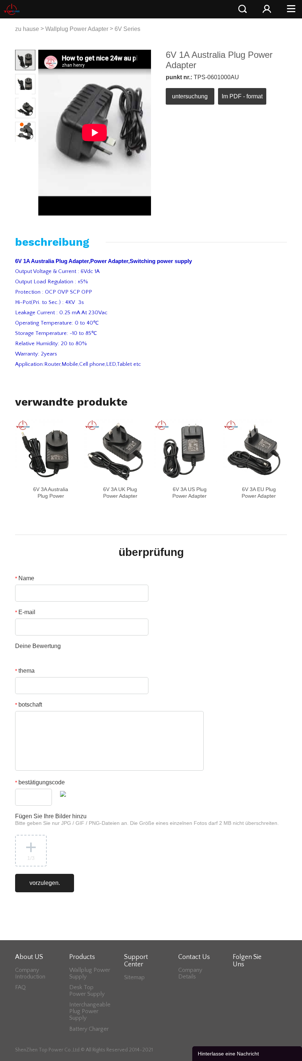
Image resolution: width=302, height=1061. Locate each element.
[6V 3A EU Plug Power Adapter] (254, 450)
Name (24, 578)
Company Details (190, 973)
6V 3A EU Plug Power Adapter (259, 492)
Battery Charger (89, 1029)
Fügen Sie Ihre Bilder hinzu (147, 819)
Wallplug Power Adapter (76, 29)
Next (26, 95)
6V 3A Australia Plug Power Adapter (50, 495)
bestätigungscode (40, 782)
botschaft (28, 704)
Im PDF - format (242, 96)
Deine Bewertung (38, 646)
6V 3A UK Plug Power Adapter (120, 492)
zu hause (27, 29)
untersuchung (190, 96)
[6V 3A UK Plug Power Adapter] (115, 450)
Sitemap (134, 977)
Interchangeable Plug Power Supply (89, 1011)
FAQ (20, 987)
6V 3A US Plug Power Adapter (189, 492)
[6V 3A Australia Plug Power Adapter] (46, 450)
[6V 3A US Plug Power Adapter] (185, 450)
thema (25, 671)
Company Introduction (30, 973)
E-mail (25, 612)
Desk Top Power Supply (87, 990)
